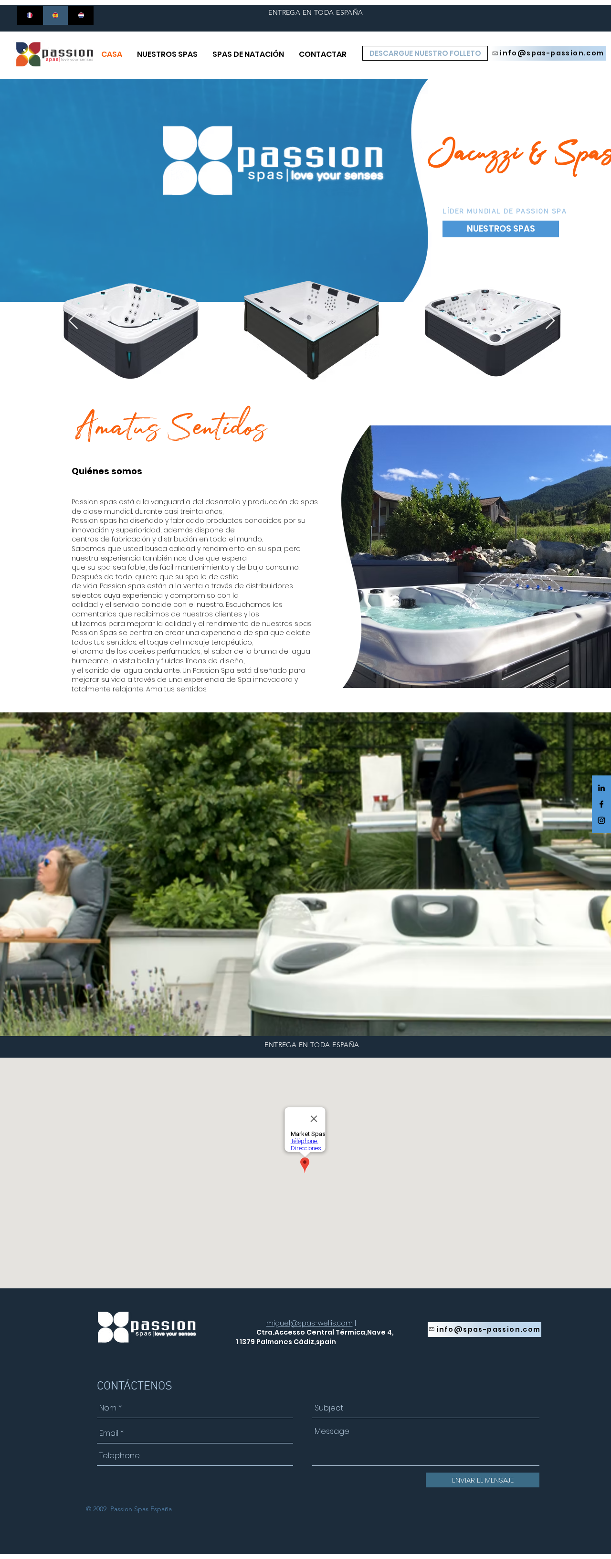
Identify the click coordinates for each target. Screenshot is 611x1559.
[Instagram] (601, 820)
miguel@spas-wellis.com (309, 1323)
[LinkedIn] (601, 788)
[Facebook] (601, 804)
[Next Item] (550, 321)
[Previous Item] (73, 321)
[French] (29, 15)
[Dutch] (81, 15)
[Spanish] (55, 15)
